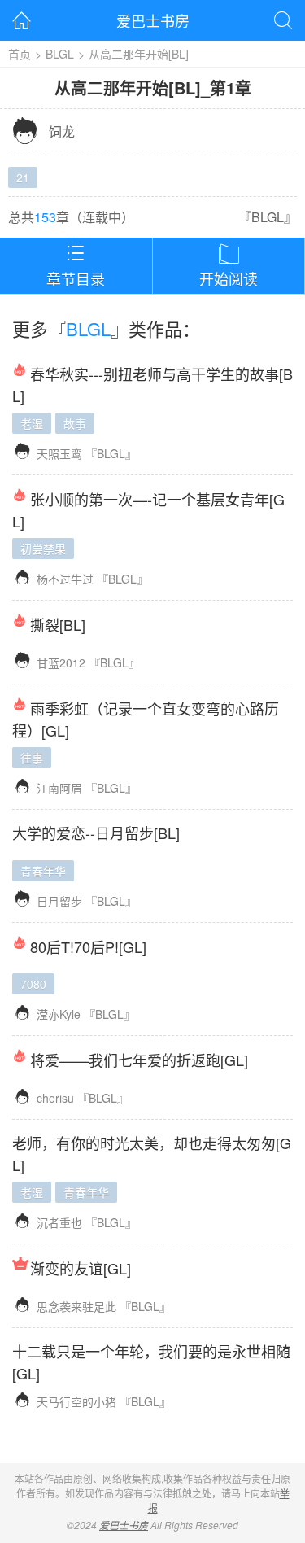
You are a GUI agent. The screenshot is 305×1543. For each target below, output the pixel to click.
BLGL (60, 54)
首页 (19, 54)
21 (22, 177)
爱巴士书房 (153, 20)
